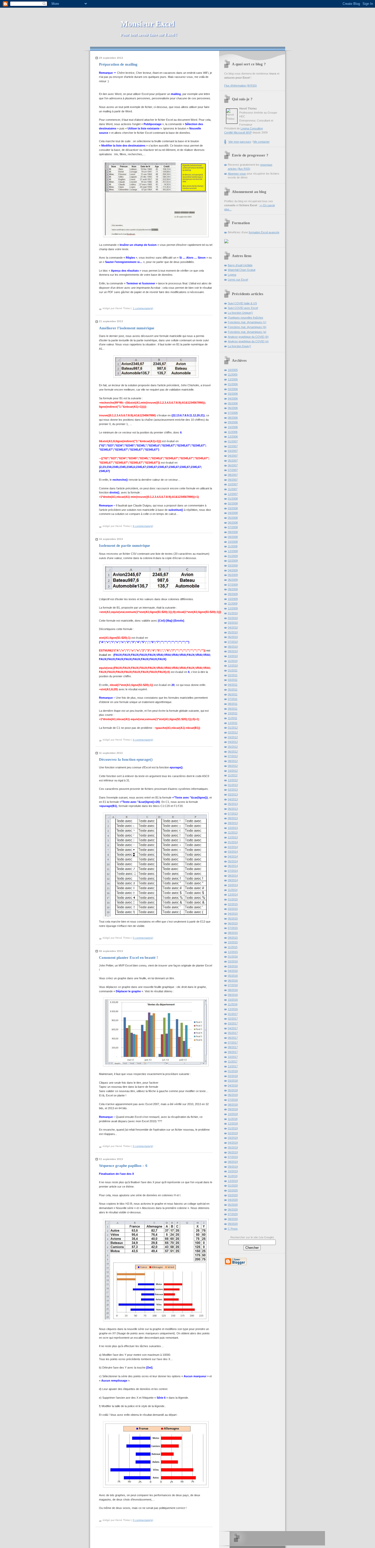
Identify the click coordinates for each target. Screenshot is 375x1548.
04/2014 (233, 856)
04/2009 (233, 570)
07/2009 (233, 584)
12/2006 (233, 436)
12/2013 (233, 837)
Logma (232, 274)
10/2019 (233, 1171)
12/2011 (233, 722)
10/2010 (233, 656)
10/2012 (233, 770)
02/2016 (233, 961)
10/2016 (233, 999)
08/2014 (233, 875)
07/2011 (233, 698)
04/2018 (233, 1085)
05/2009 (233, 574)
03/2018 (233, 1080)
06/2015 (233, 923)
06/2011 (233, 694)
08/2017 (233, 1047)
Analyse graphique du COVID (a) (248, 341)
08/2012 (233, 761)
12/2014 (233, 894)
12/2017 (233, 1066)
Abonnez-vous (237, 173)
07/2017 (233, 1042)
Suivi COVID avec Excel (243, 307)
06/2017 (233, 1037)
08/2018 (233, 1104)
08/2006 (233, 417)
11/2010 (233, 660)
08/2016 (233, 989)
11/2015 (233, 947)
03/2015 (233, 908)
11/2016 (233, 1004)
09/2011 (233, 708)
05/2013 (233, 803)
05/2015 (233, 918)
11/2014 (233, 889)
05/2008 (233, 517)
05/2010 (233, 632)
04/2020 (233, 1199)
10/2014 (233, 885)
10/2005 (233, 369)
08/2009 (233, 589)
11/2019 (233, 1176)
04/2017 (233, 1028)
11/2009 (233, 603)
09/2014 (233, 880)
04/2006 (233, 398)
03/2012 (233, 737)
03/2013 (233, 794)
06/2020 (233, 1209)
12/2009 (233, 608)
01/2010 (233, 613)
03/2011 (233, 679)
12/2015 (233, 951)
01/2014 (233, 842)
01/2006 (233, 384)
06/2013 (233, 808)
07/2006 (233, 412)
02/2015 (233, 904)
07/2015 (233, 927)
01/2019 (233, 1128)
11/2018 (233, 1118)
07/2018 (233, 1099)
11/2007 (233, 489)
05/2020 (233, 1204)
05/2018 (233, 1090)
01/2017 (233, 1013)
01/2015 (233, 899)
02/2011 (233, 675)
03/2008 (233, 508)
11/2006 (233, 431)
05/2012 (233, 746)
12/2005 (233, 379)
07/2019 (233, 1156)
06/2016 (233, 980)
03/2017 (233, 1023)
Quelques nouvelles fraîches (245, 317)
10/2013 (233, 827)
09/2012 (233, 765)
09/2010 (233, 651)
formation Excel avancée (264, 232)
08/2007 (233, 474)
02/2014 (233, 847)
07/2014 (233, 870)
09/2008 (233, 536)
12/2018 (233, 1123)
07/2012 (233, 756)
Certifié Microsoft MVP (238, 132)
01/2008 (233, 498)
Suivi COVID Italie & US (242, 303)
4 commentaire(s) (143, 739)
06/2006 (233, 407)
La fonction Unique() (240, 312)
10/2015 (233, 942)
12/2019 (233, 1180)
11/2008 (233, 546)
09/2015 (233, 937)
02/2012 (233, 732)
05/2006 (233, 403)
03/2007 (233, 450)
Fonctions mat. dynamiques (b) (247, 327)
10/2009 (233, 598)
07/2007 (233, 469)
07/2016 (233, 985)
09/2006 (233, 422)
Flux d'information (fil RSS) (240, 85)
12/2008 (233, 551)
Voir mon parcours (239, 141)
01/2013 (233, 785)
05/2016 (233, 975)
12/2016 (233, 1009)
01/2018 (233, 1071)
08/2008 (233, 532)
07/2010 (233, 641)
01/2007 (233, 441)
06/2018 (233, 1094)
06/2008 (233, 522)
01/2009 (233, 556)
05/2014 (233, 861)
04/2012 (233, 741)
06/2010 (233, 636)
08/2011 (233, 703)
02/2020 (233, 1190)
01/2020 (233, 1185)
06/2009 (233, 579)
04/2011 (233, 684)
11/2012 (233, 775)
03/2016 (233, 966)
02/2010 (233, 618)
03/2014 (233, 851)
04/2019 (233, 1142)
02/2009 (233, 560)
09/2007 (233, 479)
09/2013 (233, 823)
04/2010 (233, 627)
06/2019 (233, 1152)
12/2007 (233, 493)
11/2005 (233, 374)
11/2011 (232, 718)
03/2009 (233, 565)
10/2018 (233, 1114)
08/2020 (233, 1218)
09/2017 (233, 1052)
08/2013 (233, 818)
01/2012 (233, 727)
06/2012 (233, 751)
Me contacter (261, 141)
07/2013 (233, 813)
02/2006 (233, 389)
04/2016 (233, 970)
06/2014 (233, 865)
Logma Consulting (252, 128)
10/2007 (233, 484)
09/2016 (233, 994)
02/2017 (233, 1018)
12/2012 (233, 780)
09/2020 (233, 1223)
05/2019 (233, 1147)
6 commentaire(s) (143, 526)
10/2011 (233, 713)
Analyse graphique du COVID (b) (248, 336)
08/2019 (233, 1161)
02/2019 (233, 1133)
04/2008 (233, 512)
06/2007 (233, 465)
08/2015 (233, 932)
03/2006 (233, 393)
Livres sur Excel (238, 279)
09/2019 (233, 1166)
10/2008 (233, 541)
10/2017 (233, 1056)
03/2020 (233, 1195)
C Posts (233, 1228)
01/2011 (233, 670)
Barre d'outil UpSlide (240, 265)
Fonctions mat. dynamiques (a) (247, 331)
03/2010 (233, 622)
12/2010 (233, 665)
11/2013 (233, 832)
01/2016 (233, 956)
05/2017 (233, 1032)
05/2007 (233, 460)
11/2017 (233, 1061)
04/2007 (233, 455)
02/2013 (233, 789)
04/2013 (233, 799)
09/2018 (233, 1109)
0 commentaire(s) (143, 937)
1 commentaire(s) (143, 308)
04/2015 (233, 913)
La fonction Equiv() (239, 346)
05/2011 (233, 689)
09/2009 (233, 594)
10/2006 (233, 427)
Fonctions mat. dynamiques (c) (247, 322)
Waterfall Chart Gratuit (241, 269)
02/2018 (233, 1076)
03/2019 (233, 1137)
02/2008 (233, 503)
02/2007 (233, 446)
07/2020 (233, 1214)
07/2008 (233, 527)
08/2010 (233, 646)
